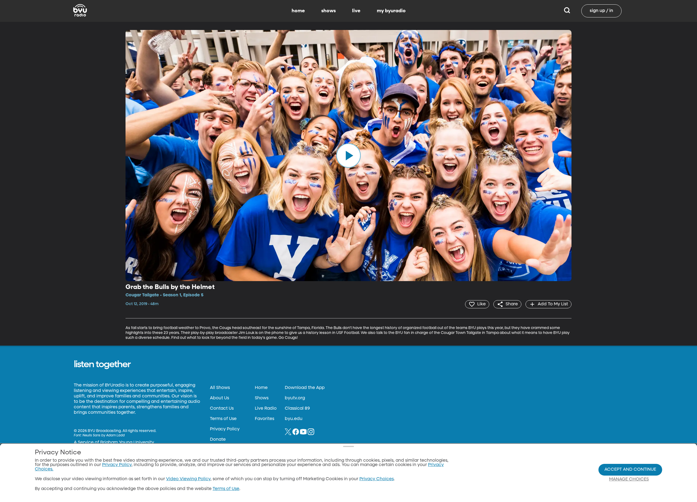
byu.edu (293, 419)
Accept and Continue (630, 469)
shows (328, 10)
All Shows (220, 388)
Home (261, 388)
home (298, 10)
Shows (261, 398)
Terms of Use (223, 419)
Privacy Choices (376, 479)
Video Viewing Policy (188, 479)
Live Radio (266, 408)
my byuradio (391, 10)
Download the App (305, 388)
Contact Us (222, 408)
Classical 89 (297, 408)
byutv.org (295, 398)
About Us (219, 398)
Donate (218, 439)
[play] (348, 155)
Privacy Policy (225, 429)
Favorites (264, 419)
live (356, 10)
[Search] (567, 10)
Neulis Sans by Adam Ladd (103, 435)
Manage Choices (629, 479)
